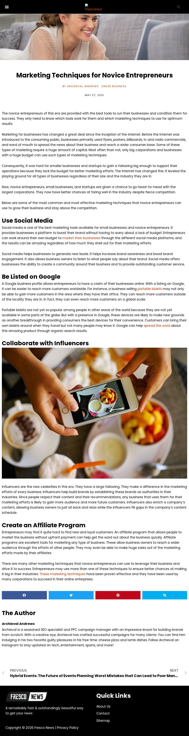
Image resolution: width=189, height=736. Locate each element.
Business (119, 86)
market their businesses (81, 238)
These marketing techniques (62, 574)
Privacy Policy (68, 727)
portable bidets (150, 289)
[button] (7, 7)
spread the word (157, 325)
